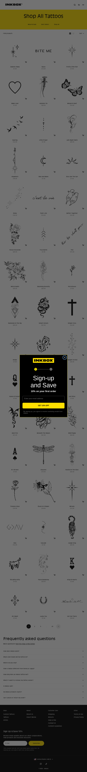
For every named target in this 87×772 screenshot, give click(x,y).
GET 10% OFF (43, 405)
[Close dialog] (65, 357)
